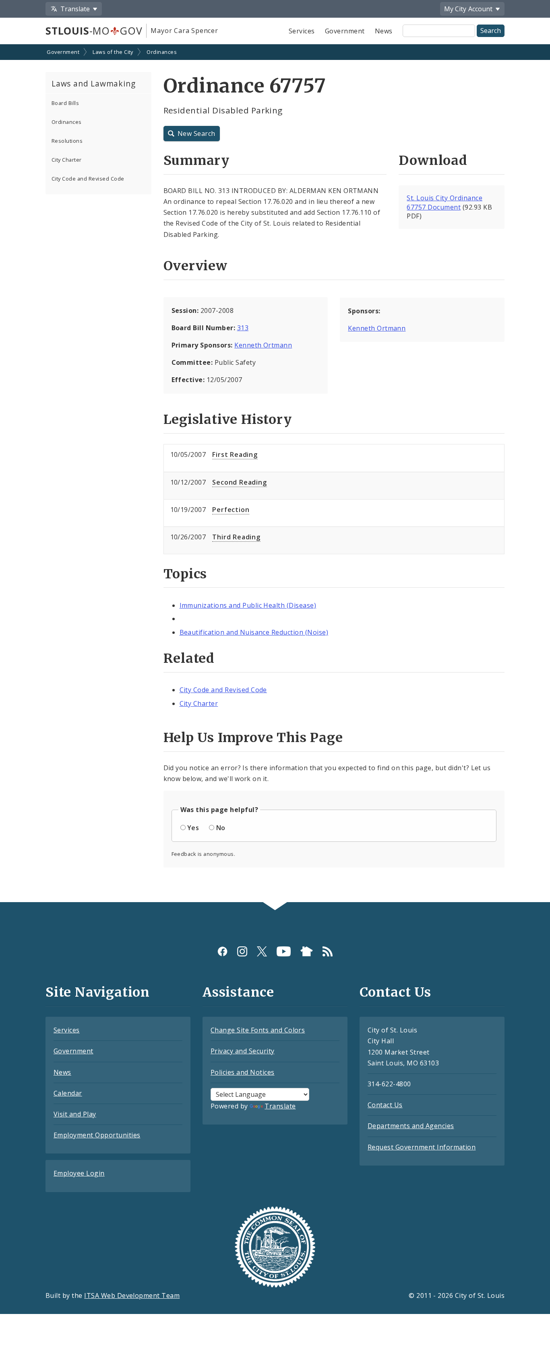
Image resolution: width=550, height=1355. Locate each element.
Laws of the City (113, 52)
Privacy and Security (243, 1051)
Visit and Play (75, 1114)
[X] (262, 951)
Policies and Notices (243, 1072)
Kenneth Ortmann (263, 345)
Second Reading (239, 482)
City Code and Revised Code (88, 178)
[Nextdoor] (306, 951)
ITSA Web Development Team (132, 1295)
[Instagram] (242, 951)
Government (345, 31)
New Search (196, 133)
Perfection (230, 509)
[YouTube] (284, 951)
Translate (280, 1106)
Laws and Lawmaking (93, 83)
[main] (275, 474)
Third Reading (236, 537)
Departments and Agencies (411, 1125)
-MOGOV (93, 30)
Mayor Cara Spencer (184, 30)
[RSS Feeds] (328, 951)
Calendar (68, 1093)
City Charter (67, 159)
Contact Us (385, 1104)
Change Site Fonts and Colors (258, 1030)
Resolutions (67, 140)
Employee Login (79, 1173)
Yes (193, 827)
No (220, 827)
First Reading (234, 454)
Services (302, 31)
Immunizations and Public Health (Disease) (248, 605)
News (384, 31)
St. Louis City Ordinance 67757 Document (444, 202)
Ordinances (162, 52)
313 (242, 327)
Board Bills (65, 103)
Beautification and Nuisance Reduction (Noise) (254, 632)
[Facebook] (222, 951)
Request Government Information (422, 1147)
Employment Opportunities (97, 1135)
